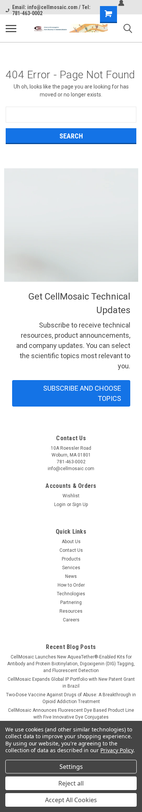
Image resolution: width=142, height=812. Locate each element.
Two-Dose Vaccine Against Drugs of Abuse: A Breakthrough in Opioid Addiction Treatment (71, 698)
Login (60, 504)
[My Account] (121, 3)
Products (71, 559)
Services (71, 567)
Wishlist (71, 495)
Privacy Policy (116, 750)
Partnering (71, 602)
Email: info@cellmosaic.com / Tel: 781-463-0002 (51, 10)
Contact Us (71, 550)
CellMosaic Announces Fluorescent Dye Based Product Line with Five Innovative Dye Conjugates (71, 714)
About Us (71, 541)
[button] (71, 393)
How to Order (71, 585)
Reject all (71, 783)
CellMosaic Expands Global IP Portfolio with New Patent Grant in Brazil (71, 683)
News (71, 576)
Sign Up (80, 504)
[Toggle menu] (11, 28)
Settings (71, 766)
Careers (71, 620)
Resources (71, 611)
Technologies (71, 593)
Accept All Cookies (71, 800)
